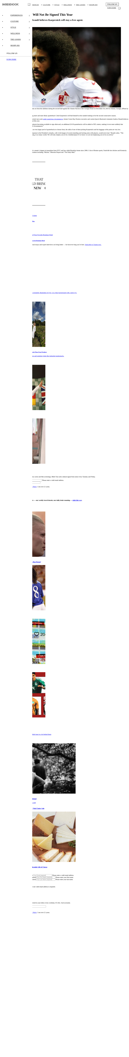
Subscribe (111, 8)
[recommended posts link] (38, 793)
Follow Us (112, 4)
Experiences (33, 5)
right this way (77, 500)
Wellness (67, 5)
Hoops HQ (93, 5)
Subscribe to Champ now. (93, 244)
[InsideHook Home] (10, 4)
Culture (46, 5)
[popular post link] (38, 293)
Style (56, 5)
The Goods (80, 5)
